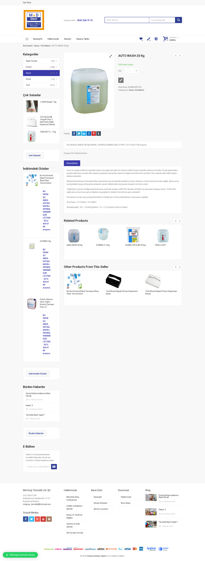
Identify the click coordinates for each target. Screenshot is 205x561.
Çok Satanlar (35, 155)
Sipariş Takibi (82, 39)
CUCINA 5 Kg (45, 241)
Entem (29, 67)
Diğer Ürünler (31, 61)
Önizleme (78, 234)
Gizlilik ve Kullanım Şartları (74, 507)
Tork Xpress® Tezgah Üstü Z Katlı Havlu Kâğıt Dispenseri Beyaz (47, 121)
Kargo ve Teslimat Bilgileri (74, 516)
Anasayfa (37, 39)
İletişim (67, 39)
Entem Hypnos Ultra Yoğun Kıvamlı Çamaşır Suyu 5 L (47, 303)
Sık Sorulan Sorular (75, 533)
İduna (36, 46)
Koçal (28, 79)
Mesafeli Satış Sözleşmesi (73, 498)
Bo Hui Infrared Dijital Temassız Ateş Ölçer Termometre (47, 179)
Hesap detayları (100, 503)
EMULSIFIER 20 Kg (74, 245)
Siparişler (98, 497)
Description (72, 163)
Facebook (74, 133)
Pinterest (93, 133)
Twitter (79, 133)
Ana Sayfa (27, 46)
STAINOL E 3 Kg (103, 245)
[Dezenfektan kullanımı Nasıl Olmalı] (151, 497)
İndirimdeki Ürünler (38, 374)
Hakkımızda (53, 39)
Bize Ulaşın (126, 503)
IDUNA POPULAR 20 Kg (136, 245)
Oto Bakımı (45, 46)
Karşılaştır (121, 80)
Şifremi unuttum (101, 509)
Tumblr (98, 133)
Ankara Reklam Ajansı (97, 556)
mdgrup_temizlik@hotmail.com (37, 504)
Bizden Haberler (36, 433)
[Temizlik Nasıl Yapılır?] (151, 524)
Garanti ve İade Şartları (73, 525)
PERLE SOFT (160, 245)
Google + (89, 133)
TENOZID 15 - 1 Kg (48, 132)
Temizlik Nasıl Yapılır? (35, 415)
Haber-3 (29, 405)
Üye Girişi (27, 2)
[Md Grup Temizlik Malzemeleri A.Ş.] (34, 20)
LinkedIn (84, 133)
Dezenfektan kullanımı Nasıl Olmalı (38, 394)
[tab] (72, 163)
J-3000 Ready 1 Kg (48, 102)
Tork (28, 85)
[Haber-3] (151, 511)
